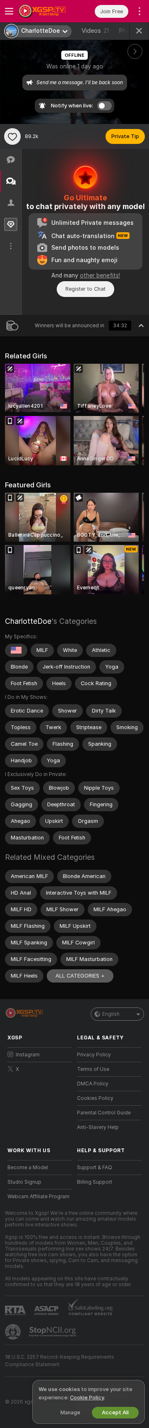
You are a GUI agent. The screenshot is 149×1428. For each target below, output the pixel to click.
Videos (95, 30)
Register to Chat (85, 289)
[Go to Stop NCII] (53, 1332)
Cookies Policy (95, 1098)
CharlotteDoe (28, 621)
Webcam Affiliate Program (38, 1196)
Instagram (28, 1055)
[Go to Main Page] (46, 11)
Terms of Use (93, 1069)
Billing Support (94, 1182)
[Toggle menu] (9, 11)
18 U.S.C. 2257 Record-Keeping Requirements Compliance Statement (59, 1360)
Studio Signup (24, 1182)
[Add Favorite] (12, 136)
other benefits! (100, 275)
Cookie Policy (87, 1397)
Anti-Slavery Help (98, 1127)
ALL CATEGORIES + (80, 976)
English (111, 1014)
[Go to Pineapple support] (13, 1332)
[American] (16, 650)
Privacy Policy (94, 1055)
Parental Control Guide (104, 1113)
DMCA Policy (92, 1084)
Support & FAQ (94, 1167)
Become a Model (27, 1167)
